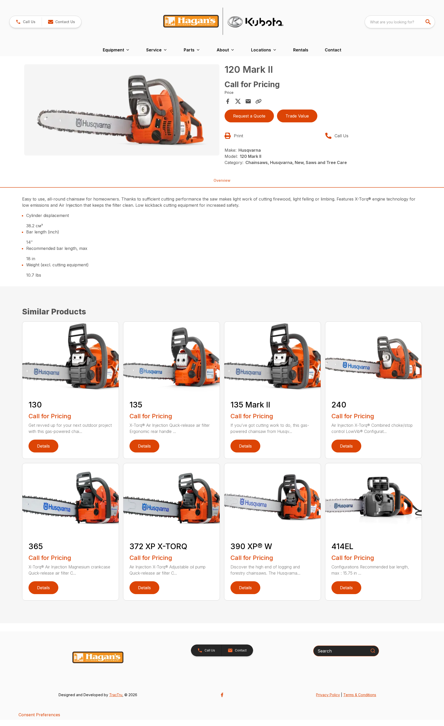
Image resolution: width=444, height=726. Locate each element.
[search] (428, 22)
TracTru (115, 695)
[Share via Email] (248, 101)
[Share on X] (238, 101)
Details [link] (43, 446)
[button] (26, 21)
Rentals (300, 49)
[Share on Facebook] (228, 101)
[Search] (372, 650)
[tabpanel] (121, 110)
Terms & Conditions (359, 695)
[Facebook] (222, 695)
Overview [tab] (222, 180)
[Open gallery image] (121, 110)
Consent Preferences (39, 714)
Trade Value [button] (297, 116)
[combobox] (400, 22)
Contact (333, 49)
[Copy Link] (258, 101)
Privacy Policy (328, 695)
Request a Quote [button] (249, 116)
